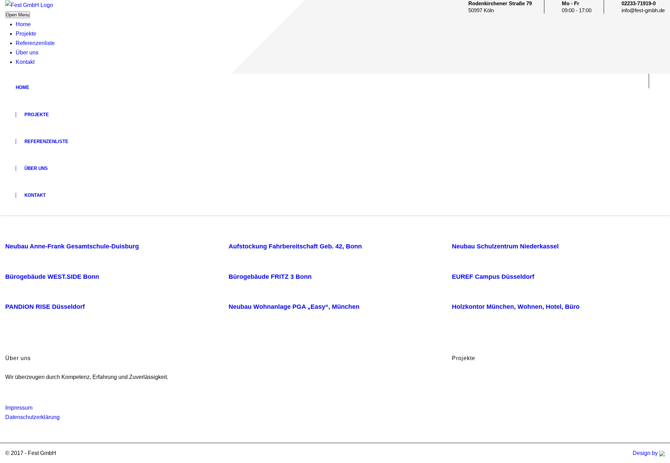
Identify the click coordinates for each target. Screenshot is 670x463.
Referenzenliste (35, 43)
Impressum (18, 408)
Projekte (26, 34)
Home (23, 24)
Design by (646, 453)
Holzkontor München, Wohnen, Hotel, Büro (516, 306)
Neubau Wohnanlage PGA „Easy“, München (294, 306)
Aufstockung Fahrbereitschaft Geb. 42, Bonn (295, 246)
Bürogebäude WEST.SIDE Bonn (52, 276)
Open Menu (17, 14)
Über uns (27, 52)
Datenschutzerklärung (32, 417)
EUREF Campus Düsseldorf (493, 276)
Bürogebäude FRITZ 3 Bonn (270, 276)
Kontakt (25, 62)
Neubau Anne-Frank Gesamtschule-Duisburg (72, 246)
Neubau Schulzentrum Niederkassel (505, 246)
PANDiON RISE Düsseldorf (45, 306)
